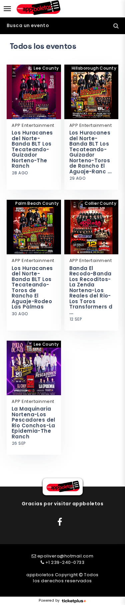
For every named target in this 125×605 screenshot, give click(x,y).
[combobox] (62, 25)
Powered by (49, 600)
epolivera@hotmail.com (65, 556)
